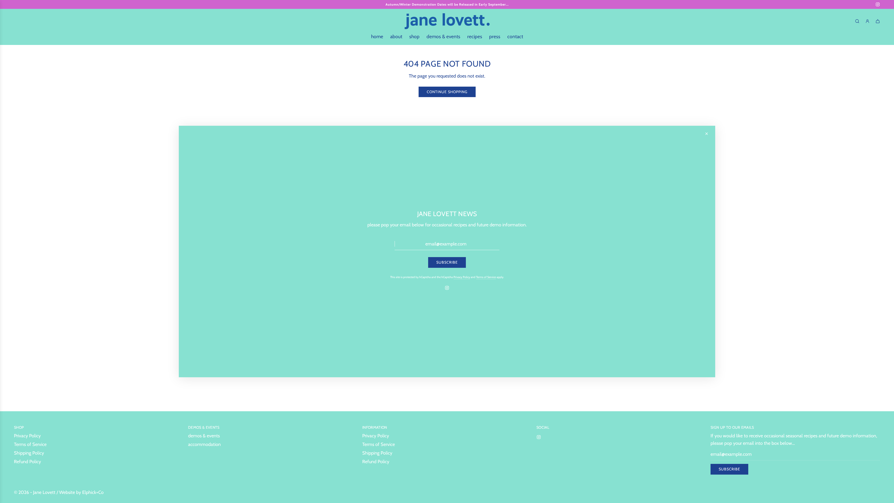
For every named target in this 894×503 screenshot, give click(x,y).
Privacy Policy (462, 277)
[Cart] (878, 21)
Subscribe (729, 469)
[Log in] (867, 21)
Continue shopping (447, 92)
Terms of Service (486, 277)
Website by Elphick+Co (81, 492)
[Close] (706, 134)
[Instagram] (878, 4)
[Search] (857, 21)
